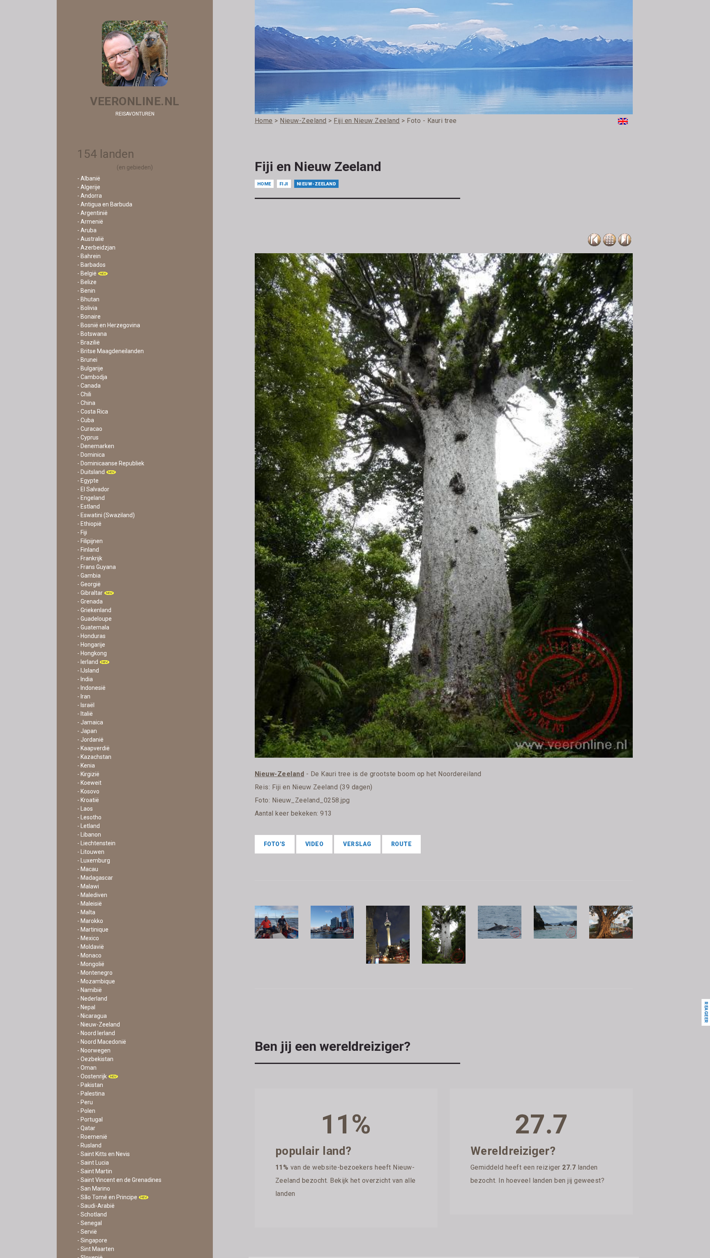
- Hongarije (91, 644)
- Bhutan (88, 299)
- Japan (87, 731)
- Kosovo (88, 791)
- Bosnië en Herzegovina (108, 325)
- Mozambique (96, 981)
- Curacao (89, 429)
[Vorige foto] (609, 240)
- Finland (88, 549)
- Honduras (91, 636)
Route (401, 844)
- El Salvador (93, 489)
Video (314, 844)
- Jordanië (90, 739)
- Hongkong (92, 653)
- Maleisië (89, 903)
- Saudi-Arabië (96, 1205)
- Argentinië (92, 213)
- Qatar (86, 1128)
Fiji (283, 184)
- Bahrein (89, 256)
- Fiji (82, 532)
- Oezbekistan (95, 1059)
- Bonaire (89, 316)
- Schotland (92, 1214)
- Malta (86, 912)
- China (86, 403)
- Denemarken (95, 446)
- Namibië (89, 990)
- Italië (85, 713)
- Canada (89, 385)
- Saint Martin (94, 1171)
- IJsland (88, 670)
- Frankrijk (89, 558)
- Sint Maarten (95, 1249)
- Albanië (88, 178)
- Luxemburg (93, 860)
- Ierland (87, 662)
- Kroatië (88, 800)
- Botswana (92, 334)
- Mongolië (90, 964)
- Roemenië (92, 1136)
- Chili (84, 394)
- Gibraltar (90, 593)
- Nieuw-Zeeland (98, 1024)
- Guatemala (93, 627)
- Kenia (86, 765)
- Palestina (91, 1093)
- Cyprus (88, 437)
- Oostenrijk (92, 1076)
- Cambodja (92, 377)
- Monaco (89, 955)
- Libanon (89, 834)
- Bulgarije (90, 368)
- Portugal (90, 1119)
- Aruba (87, 230)
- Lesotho (89, 817)
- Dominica (91, 454)
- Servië (87, 1231)
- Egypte (88, 480)
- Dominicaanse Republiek (110, 463)
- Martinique (92, 929)
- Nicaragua (92, 1016)
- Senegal (89, 1223)
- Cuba (85, 420)
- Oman (87, 1067)
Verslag (357, 844)
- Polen (86, 1111)
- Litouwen (90, 852)
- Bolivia (87, 308)
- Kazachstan (94, 757)
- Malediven (92, 895)
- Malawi (88, 886)
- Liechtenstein (96, 843)
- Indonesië (91, 687)
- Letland (88, 826)
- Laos (85, 808)
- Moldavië (90, 947)
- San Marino (93, 1188)
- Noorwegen (94, 1050)
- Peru (85, 1102)
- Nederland (92, 998)
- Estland (88, 506)
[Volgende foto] (624, 240)
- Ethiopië (89, 523)
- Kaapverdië (93, 748)
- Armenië (90, 221)
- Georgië (89, 584)
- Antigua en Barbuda (104, 204)
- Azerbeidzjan (96, 247)
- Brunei (87, 359)
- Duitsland (91, 472)
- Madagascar (95, 877)
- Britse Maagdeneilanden (110, 351)
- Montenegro (95, 972)
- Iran (83, 696)
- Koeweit (89, 782)
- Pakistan (90, 1085)
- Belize (87, 282)
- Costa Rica (92, 411)
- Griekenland (94, 610)
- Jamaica (90, 722)
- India (85, 679)
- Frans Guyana (96, 567)
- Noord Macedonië (101, 1041)
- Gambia (89, 575)
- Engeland (91, 498)
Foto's (275, 844)
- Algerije (88, 187)
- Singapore (92, 1240)
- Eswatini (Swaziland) (106, 515)
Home (264, 184)
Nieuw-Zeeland (317, 184)
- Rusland (89, 1145)
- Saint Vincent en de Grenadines (119, 1180)
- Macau (87, 869)
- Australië (90, 239)
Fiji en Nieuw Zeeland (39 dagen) (322, 787)
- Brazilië (88, 342)
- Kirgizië (88, 774)
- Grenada (90, 601)
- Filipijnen (90, 541)
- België (87, 273)
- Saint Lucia (93, 1162)
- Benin (86, 290)
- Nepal (86, 1007)
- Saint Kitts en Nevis (103, 1154)
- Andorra (89, 195)
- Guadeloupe (94, 618)
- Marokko (90, 921)
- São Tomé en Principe (107, 1197)
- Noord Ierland (96, 1033)
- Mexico (88, 938)
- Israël (86, 705)
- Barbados (91, 264)
